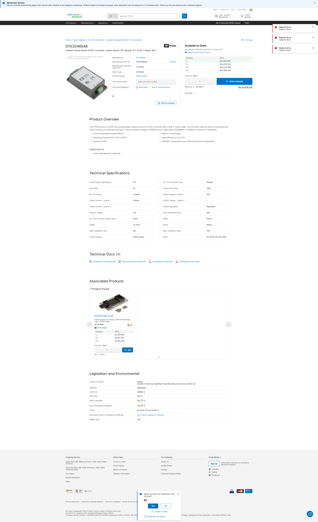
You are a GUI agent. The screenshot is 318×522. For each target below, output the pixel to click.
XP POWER (140, 58)
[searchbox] (150, 16)
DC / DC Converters (96, 40)
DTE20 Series (141, 76)
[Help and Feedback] (310, 514)
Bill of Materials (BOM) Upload (228, 23)
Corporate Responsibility (171, 474)
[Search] (184, 16)
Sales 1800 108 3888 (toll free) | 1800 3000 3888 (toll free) (86, 463)
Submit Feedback (73, 477)
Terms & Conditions (112, 502)
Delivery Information (121, 474)
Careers (164, 470)
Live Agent (70, 474)
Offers (215, 10)
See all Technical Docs (161, 87)
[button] (71, 23)
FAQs (68, 481)
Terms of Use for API (130, 502)
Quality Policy (166, 466)
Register (227, 15)
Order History (118, 466)
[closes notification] (315, 3)
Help (232, 10)
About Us (165, 462)
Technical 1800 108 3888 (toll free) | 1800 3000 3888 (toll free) (85, 469)
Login (221, 15)
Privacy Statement (72, 502)
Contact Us (224, 10)
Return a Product (120, 470)
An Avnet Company (73, 511)
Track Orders (242, 10)
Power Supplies (79, 40)
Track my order (119, 462)
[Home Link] (75, 16)
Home (68, 40)
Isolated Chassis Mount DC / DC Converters (124, 40)
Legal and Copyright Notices (92, 502)
